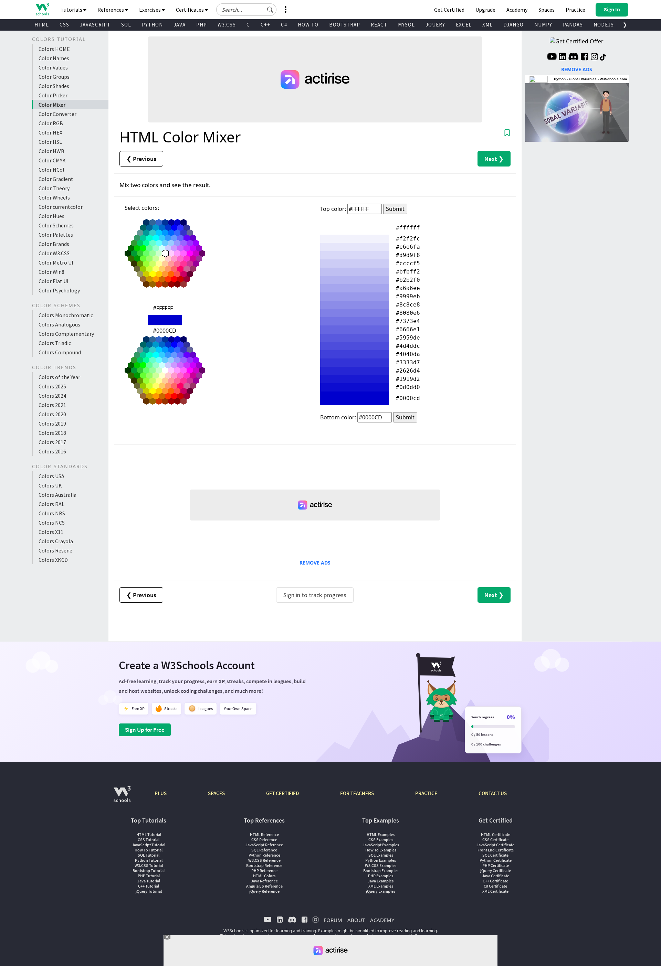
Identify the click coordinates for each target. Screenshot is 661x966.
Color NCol (51, 169)
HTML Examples (381, 834)
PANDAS (573, 24)
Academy (516, 9)
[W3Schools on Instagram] (594, 57)
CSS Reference (264, 839)
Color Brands (54, 243)
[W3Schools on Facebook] (584, 57)
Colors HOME (54, 48)
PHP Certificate (495, 865)
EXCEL (464, 24)
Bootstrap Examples (380, 870)
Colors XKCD (53, 559)
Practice (575, 9)
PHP (201, 24)
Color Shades (54, 86)
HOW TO (308, 24)
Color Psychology (59, 290)
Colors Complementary (66, 333)
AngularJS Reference (264, 886)
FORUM (333, 919)
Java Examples (381, 880)
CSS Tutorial (148, 839)
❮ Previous (141, 159)
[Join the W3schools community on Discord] (573, 57)
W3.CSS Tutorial (149, 865)
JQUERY (435, 24)
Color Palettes (56, 234)
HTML (41, 24)
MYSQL (406, 24)
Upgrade (485, 9)
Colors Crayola (56, 541)
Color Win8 (51, 271)
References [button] (111, 9)
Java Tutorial (148, 880)
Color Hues (51, 216)
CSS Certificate (495, 839)
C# (284, 24)
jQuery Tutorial (149, 891)
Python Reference (264, 855)
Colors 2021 (52, 404)
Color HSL (50, 141)
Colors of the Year (59, 377)
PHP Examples (380, 875)
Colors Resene (55, 550)
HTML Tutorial (148, 834)
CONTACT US (493, 793)
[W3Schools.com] (122, 797)
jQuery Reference (264, 891)
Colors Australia (57, 494)
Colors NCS (52, 522)
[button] (270, 9)
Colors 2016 (52, 451)
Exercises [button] (150, 9)
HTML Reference (264, 834)
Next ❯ (494, 159)
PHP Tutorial (149, 875)
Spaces (546, 9)
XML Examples (380, 886)
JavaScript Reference (264, 844)
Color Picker (53, 95)
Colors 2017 (52, 442)
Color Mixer (52, 104)
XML (487, 24)
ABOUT (356, 919)
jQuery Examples (380, 891)
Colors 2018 (52, 432)
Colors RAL (51, 504)
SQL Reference (264, 849)
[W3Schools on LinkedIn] (562, 57)
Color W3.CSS (54, 253)
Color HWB (51, 151)
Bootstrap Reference (264, 865)
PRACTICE (426, 793)
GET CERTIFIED (282, 793)
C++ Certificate (495, 880)
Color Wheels (54, 197)
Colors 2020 (52, 414)
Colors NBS (52, 513)
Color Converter (57, 113)
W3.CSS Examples (380, 865)
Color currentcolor (61, 206)
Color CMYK (52, 160)
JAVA (180, 24)
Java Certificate (495, 875)
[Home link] (42, 9)
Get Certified (449, 9)
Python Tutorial (148, 860)
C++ (265, 24)
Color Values (53, 67)
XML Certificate (495, 891)
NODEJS (604, 24)
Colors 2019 (52, 423)
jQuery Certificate (495, 870)
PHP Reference (264, 870)
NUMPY (543, 24)
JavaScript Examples (381, 844)
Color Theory (54, 188)
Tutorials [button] (72, 9)
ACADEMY (382, 919)
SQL (126, 24)
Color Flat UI (54, 281)
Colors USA (51, 476)
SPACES (216, 793)
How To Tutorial (148, 849)
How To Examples (380, 849)
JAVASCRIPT (95, 24)
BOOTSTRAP (344, 24)
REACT (379, 24)
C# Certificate (495, 886)
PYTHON (152, 24)
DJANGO (513, 24)
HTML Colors (264, 875)
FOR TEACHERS (357, 793)
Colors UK (50, 485)
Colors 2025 (52, 386)
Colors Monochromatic (66, 315)
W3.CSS (227, 24)
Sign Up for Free (145, 729)
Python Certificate (496, 860)
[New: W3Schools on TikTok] (603, 57)
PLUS (161, 793)
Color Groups (54, 76)
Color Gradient (56, 178)
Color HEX (50, 132)
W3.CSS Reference (264, 860)
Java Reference (264, 880)
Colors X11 (51, 531)
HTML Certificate (495, 834)
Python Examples (380, 860)
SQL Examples (380, 855)
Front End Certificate (496, 849)
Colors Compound (60, 352)
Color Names (54, 58)
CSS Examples (380, 839)
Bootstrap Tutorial (149, 870)
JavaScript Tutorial (148, 844)
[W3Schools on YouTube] (552, 57)
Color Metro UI (56, 262)
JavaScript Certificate (495, 844)
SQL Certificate (495, 855)
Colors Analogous (59, 324)
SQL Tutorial (148, 855)
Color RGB (51, 123)
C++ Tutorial (148, 886)
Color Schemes (56, 225)
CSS (64, 24)
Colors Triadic (55, 343)
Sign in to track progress (314, 595)
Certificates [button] (190, 9)
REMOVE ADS (315, 562)
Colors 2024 (52, 395)
